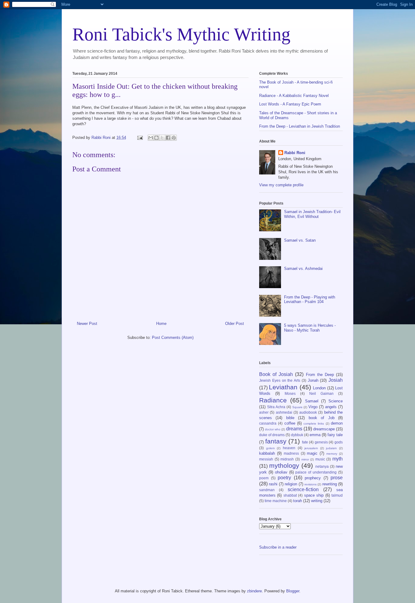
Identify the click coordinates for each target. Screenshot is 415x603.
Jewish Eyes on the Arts (279, 380)
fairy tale (335, 434)
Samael (311, 401)
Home (161, 323)
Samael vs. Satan (300, 240)
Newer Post (87, 323)
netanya (322, 466)
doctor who (272, 429)
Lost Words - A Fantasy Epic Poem (290, 104)
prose (337, 477)
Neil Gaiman (321, 393)
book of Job (321, 417)
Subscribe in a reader (278, 547)
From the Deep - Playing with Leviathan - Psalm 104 (309, 299)
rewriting (329, 484)
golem (270, 448)
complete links (314, 423)
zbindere (254, 591)
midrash (287, 459)
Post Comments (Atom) (173, 337)
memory (331, 453)
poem (264, 478)
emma (315, 434)
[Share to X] (162, 138)
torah (297, 500)
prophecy (313, 478)
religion (291, 484)
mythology (284, 465)
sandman (267, 490)
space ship (314, 495)
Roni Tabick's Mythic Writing (181, 34)
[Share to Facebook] (168, 138)
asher (264, 412)
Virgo (312, 407)
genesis (321, 442)
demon (337, 423)
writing (316, 500)
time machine (276, 501)
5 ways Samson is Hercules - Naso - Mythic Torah (310, 328)
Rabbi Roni (294, 152)
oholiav (281, 472)
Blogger (292, 591)
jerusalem (311, 448)
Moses (290, 393)
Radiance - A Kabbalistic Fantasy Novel (294, 95)
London (319, 388)
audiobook (308, 412)
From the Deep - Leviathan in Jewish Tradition (299, 126)
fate (305, 442)
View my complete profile (281, 185)
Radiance (273, 400)
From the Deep (320, 374)
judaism (331, 448)
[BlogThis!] (156, 138)
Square (297, 407)
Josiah (335, 380)
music (320, 459)
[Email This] (151, 138)
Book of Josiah (276, 374)
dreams (294, 428)
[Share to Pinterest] (174, 138)
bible (290, 417)
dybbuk (297, 435)
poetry (284, 477)
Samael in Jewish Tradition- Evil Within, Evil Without (312, 214)
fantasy (275, 441)
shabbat (290, 495)
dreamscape (324, 429)
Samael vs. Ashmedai (303, 268)
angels (331, 407)
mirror (305, 459)
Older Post (234, 323)
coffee (289, 423)
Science (335, 401)
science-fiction (303, 489)
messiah (266, 459)
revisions (310, 484)
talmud (337, 495)
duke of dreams (272, 435)
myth (337, 458)
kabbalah (267, 453)
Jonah (313, 380)
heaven (289, 448)
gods (338, 442)
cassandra (267, 423)
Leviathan (283, 387)
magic (312, 453)
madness (291, 453)
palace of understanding (316, 472)
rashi (273, 484)
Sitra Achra (276, 407)
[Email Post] (139, 137)
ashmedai (284, 412)
